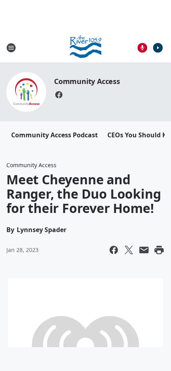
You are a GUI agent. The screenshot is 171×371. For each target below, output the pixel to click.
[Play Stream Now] (158, 48)
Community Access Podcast (54, 135)
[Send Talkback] (142, 48)
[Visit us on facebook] (59, 95)
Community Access (87, 81)
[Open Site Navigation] (11, 48)
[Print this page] (159, 250)
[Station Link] (86, 48)
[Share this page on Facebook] (113, 250)
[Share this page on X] (128, 250)
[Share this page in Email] (144, 250)
